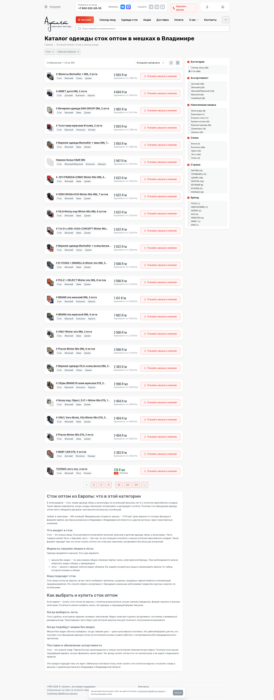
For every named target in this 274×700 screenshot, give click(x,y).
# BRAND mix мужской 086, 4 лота (76, 314)
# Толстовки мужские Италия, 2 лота (79, 125)
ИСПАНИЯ (195, 185)
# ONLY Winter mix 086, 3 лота (74, 331)
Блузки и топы (198, 118)
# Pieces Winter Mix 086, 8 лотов (75, 348)
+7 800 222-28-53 (89, 8)
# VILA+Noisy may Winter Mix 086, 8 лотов (81, 211)
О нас (192, 19)
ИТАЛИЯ (195, 188)
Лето (193, 154)
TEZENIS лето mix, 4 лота (71, 468)
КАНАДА (195, 192)
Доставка (162, 19)
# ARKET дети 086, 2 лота (71, 91)
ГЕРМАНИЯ (196, 174)
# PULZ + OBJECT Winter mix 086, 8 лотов (81, 280)
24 (136, 485)
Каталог (86, 19)
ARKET (194, 221)
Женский (195, 87)
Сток (193, 71)
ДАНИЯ (194, 178)
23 (127, 485)
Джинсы (195, 132)
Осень (194, 158)
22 (119, 485)
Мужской (195, 94)
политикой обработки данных (151, 691)
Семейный (196, 98)
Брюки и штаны (198, 121)
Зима (193, 151)
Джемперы (196, 128)
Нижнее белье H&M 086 (70, 159)
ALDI (193, 214)
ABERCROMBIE (198, 207)
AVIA (193, 225)
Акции (147, 19)
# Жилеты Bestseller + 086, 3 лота (76, 74)
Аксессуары (197, 111)
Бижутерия (196, 114)
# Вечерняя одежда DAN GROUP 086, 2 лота (82, 108)
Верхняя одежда (199, 125)
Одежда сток (129, 19)
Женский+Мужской (200, 91)
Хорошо (178, 693)
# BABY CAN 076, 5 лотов (71, 451)
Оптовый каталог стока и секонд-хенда (77, 44)
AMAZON (195, 218)
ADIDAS (194, 210)
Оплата (178, 19)
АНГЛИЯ (195, 170)
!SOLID (194, 203)
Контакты (210, 19)
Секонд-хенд (107, 19)
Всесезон (195, 147)
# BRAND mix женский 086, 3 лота (76, 297)
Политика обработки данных (62, 693)
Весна (194, 144)
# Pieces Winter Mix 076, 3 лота (74, 434)
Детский (195, 84)
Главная (49, 44)
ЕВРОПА (195, 181)
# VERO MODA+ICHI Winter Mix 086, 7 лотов (82, 194)
